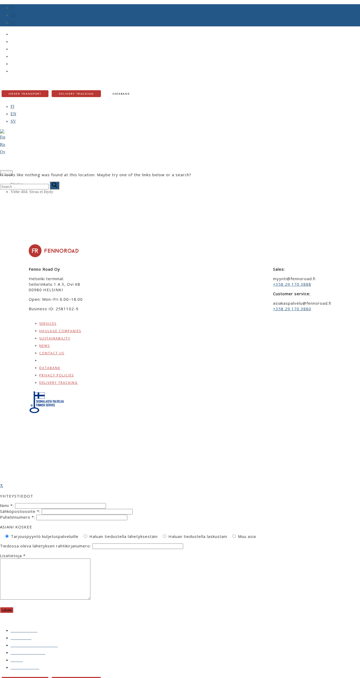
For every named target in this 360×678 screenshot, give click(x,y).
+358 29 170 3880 (292, 308)
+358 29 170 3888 (292, 284)
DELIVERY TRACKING (76, 94)
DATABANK (121, 94)
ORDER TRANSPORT (25, 94)
